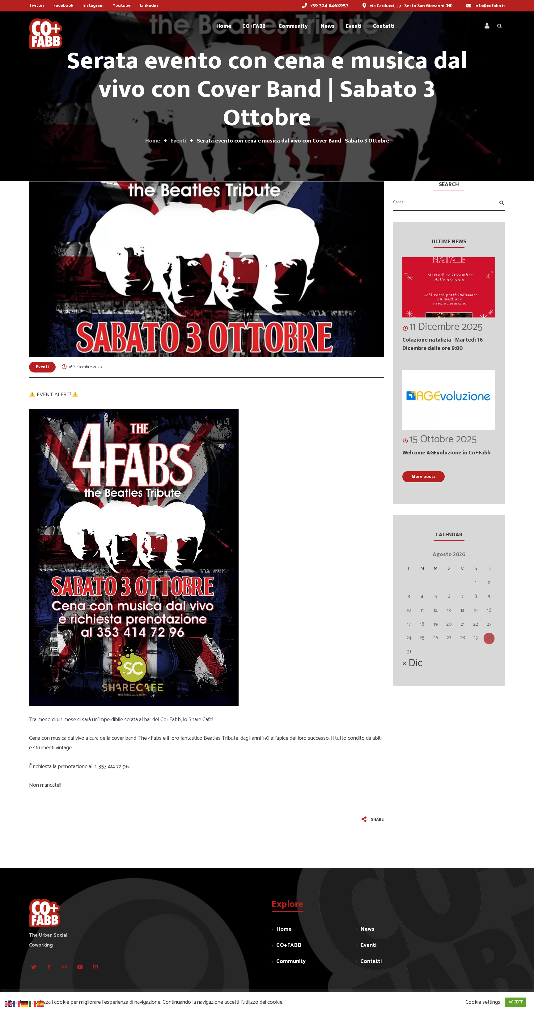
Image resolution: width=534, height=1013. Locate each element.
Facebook (63, 5)
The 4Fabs (150, 738)
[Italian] (33, 1003)
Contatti (371, 961)
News (367, 929)
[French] (17, 1003)
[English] (9, 1003)
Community (291, 961)
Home (284, 929)
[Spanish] (41, 1003)
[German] (25, 1003)
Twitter (36, 5)
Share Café (200, 719)
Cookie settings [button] (482, 1002)
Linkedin (149, 5)
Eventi (42, 366)
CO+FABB (288, 945)
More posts (423, 476)
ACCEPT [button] (516, 1002)
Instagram (93, 5)
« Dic (412, 663)
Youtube (122, 5)
